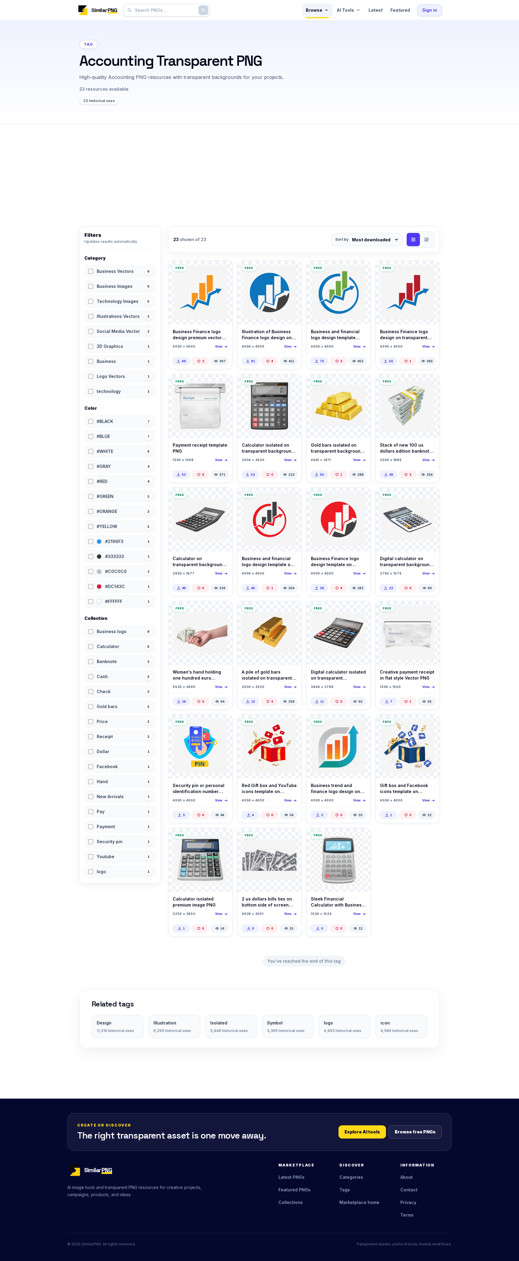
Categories (351, 1177)
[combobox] (165, 10)
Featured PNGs (294, 1189)
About (406, 1177)
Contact (408, 1189)
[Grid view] (413, 239)
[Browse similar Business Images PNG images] (360, 384)
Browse (314, 10)
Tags (344, 1189)
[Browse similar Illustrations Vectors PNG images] (222, 384)
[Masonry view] (426, 239)
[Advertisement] (259, 169)
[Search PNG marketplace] (203, 10)
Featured (400, 10)
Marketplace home (359, 1202)
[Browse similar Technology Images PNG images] (291, 384)
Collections (290, 1202)
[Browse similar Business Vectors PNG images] (222, 270)
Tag (88, 44)
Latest (376, 10)
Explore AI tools (362, 1131)
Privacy (408, 1202)
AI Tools (345, 10)
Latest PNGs (291, 1177)
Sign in (429, 10)
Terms (407, 1214)
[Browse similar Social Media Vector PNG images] (291, 724)
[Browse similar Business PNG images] (360, 837)
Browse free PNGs (415, 1131)
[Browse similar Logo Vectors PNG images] (360, 724)
